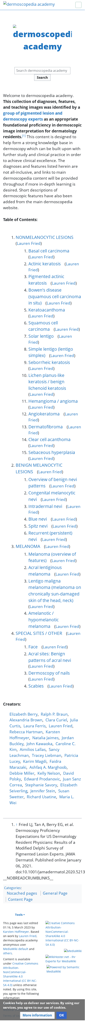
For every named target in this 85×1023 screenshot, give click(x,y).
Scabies (36, 686)
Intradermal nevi (45, 506)
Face (33, 647)
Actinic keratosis (44, 264)
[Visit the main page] (29, 4)
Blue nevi (37, 519)
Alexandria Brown (25, 720)
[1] (24, 136)
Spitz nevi (38, 526)
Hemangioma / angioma (53, 401)
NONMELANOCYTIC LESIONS (44, 237)
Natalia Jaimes (45, 737)
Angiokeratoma (44, 414)
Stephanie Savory (41, 785)
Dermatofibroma (45, 427)
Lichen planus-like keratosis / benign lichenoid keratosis (47, 381)
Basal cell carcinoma (48, 251)
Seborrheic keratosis (49, 362)
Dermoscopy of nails (49, 673)
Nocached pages (22, 893)
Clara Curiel (56, 720)
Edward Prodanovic (42, 779)
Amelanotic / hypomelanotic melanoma (43, 619)
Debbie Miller (21, 773)
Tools (19, 915)
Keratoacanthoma (46, 310)
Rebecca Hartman (26, 731)
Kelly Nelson (48, 773)
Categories (12, 888)
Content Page (20, 899)
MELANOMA (28, 546)
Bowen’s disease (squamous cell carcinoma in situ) (54, 296)
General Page (55, 893)
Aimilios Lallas (33, 749)
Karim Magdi (35, 761)
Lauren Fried (29, 243)
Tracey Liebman (46, 755)
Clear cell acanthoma (49, 439)
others (7, 953)
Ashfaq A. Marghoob (48, 767)
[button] (37, 1015)
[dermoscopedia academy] (42, 37)
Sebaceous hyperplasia (51, 452)
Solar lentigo (41, 336)
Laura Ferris (34, 726)
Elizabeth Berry (23, 714)
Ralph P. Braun (54, 714)
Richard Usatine (41, 796)
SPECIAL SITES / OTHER (39, 633)
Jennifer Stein (42, 791)
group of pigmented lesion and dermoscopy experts (32, 116)
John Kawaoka (39, 743)
